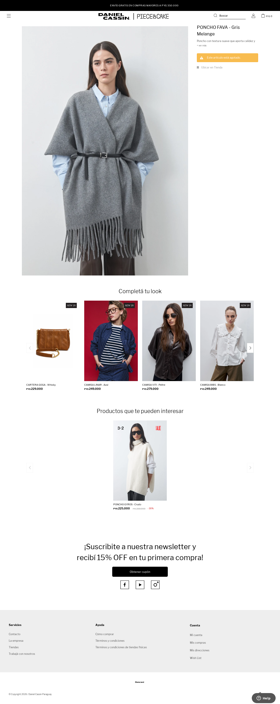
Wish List (195, 658)
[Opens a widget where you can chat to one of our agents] (264, 698)
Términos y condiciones (109, 640)
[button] (229, 16)
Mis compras (198, 642)
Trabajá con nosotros (22, 653)
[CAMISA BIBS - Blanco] (227, 341)
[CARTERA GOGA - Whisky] (53, 341)
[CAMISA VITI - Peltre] (169, 341)
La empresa (16, 640)
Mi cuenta (196, 635)
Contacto (14, 634)
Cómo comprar (104, 634)
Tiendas (14, 647)
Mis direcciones (199, 650)
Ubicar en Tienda (211, 67)
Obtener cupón (140, 571)
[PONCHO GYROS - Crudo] (140, 460)
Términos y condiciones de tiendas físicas (121, 647)
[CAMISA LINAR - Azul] (111, 341)
